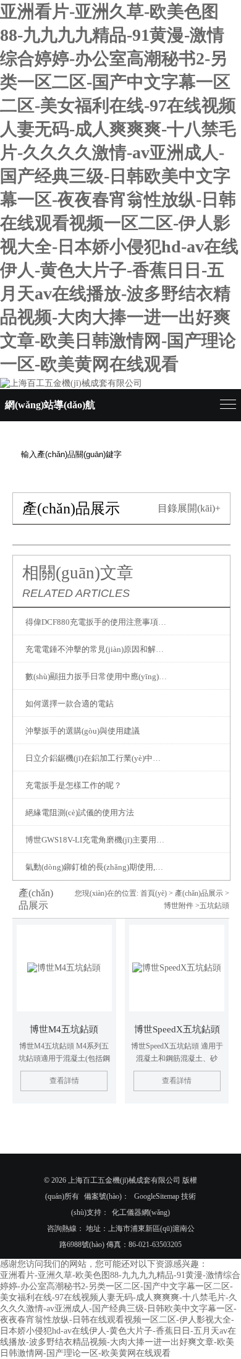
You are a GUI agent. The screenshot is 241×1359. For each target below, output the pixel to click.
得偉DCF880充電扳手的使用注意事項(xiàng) (97, 622)
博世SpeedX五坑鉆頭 (177, 1029)
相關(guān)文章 (77, 573)
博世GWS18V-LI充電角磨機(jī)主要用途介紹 (97, 839)
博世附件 (178, 905)
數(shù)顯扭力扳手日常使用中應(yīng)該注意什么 (97, 676)
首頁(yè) (153, 893)
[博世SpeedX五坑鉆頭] (176, 968)
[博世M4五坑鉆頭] (64, 968)
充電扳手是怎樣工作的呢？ (73, 785)
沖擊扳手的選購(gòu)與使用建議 (82, 730)
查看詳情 (64, 1080)
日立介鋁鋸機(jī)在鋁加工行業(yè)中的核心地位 (97, 758)
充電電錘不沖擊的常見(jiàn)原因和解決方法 (97, 649)
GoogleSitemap (156, 1196)
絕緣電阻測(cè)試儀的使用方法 (79, 812)
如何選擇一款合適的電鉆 (69, 703)
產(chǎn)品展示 (199, 893)
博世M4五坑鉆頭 (64, 1029)
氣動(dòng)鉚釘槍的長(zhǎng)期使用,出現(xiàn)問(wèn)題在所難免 (97, 867)
